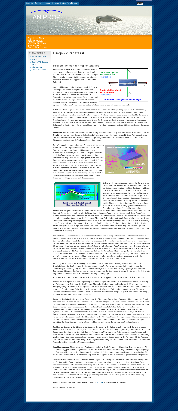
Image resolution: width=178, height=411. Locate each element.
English (63, 3)
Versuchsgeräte (35, 42)
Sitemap (55, 3)
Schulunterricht (35, 40)
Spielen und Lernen (39, 70)
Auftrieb (34, 59)
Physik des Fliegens (37, 38)
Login (76, 3)
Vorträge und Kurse (37, 43)
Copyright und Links (37, 47)
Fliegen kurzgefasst (39, 57)
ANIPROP (46, 17)
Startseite (29, 3)
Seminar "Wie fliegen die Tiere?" (40, 63)
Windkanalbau (37, 67)
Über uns (38, 3)
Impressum (47, 3)
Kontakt (70, 3)
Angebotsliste (34, 45)
